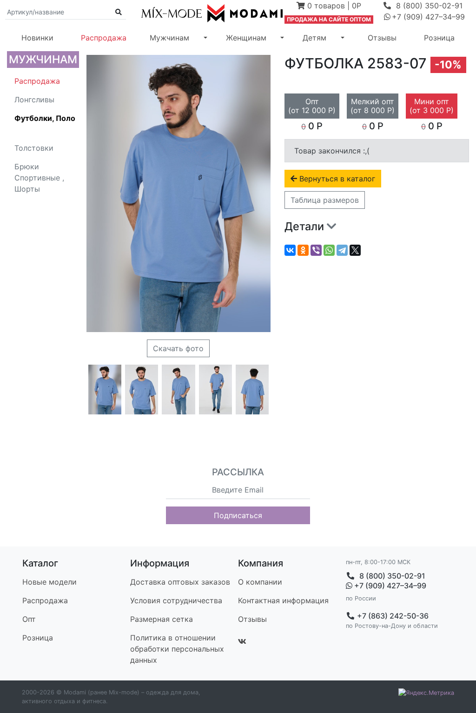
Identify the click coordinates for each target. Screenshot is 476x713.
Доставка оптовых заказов (180, 581)
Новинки (37, 37)
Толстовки (33, 148)
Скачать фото (178, 348)
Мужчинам (43, 59)
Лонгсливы (34, 99)
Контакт (283, 600)
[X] (355, 250)
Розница (439, 37)
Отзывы (382, 37)
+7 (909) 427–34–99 (389, 585)
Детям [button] (314, 37)
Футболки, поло (44, 118)
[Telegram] (342, 250)
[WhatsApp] (329, 250)
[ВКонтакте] (290, 250)
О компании (260, 581)
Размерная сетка (161, 619)
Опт (29, 619)
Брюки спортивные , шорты (39, 177)
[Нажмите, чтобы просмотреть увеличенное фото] (104, 389)
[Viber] (316, 250)
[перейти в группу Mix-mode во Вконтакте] (242, 641)
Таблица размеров (325, 200)
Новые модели (49, 581)
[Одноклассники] (303, 250)
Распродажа (103, 37)
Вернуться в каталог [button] (336, 178)
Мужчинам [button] (169, 37)
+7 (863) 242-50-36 (392, 615)
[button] (329, 6)
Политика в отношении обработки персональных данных (177, 649)
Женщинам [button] (246, 37)
